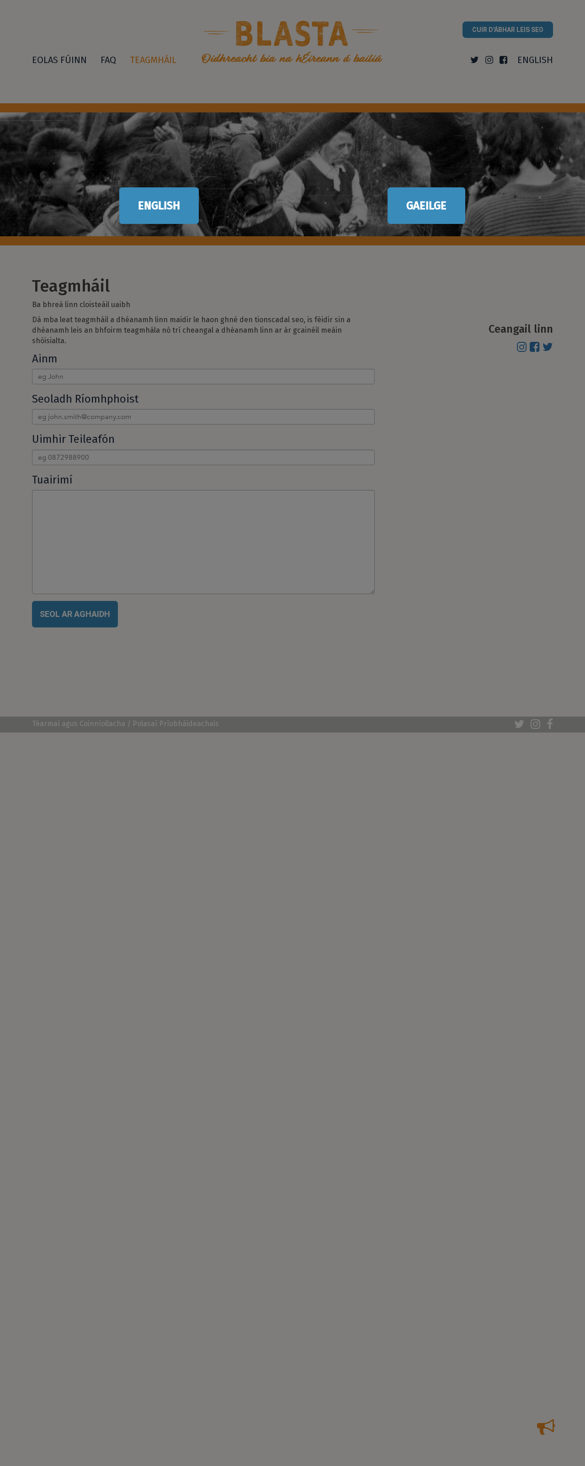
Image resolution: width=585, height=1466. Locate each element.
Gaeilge (426, 205)
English (159, 205)
